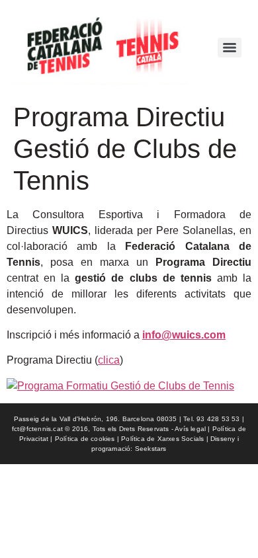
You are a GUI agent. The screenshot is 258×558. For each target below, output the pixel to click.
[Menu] (229, 48)
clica (109, 360)
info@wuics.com (184, 334)
